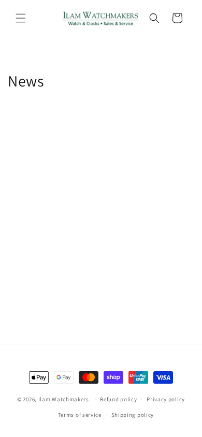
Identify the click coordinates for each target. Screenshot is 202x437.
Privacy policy (166, 399)
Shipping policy (132, 414)
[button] (20, 18)
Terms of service (80, 414)
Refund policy (118, 399)
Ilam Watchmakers (63, 398)
